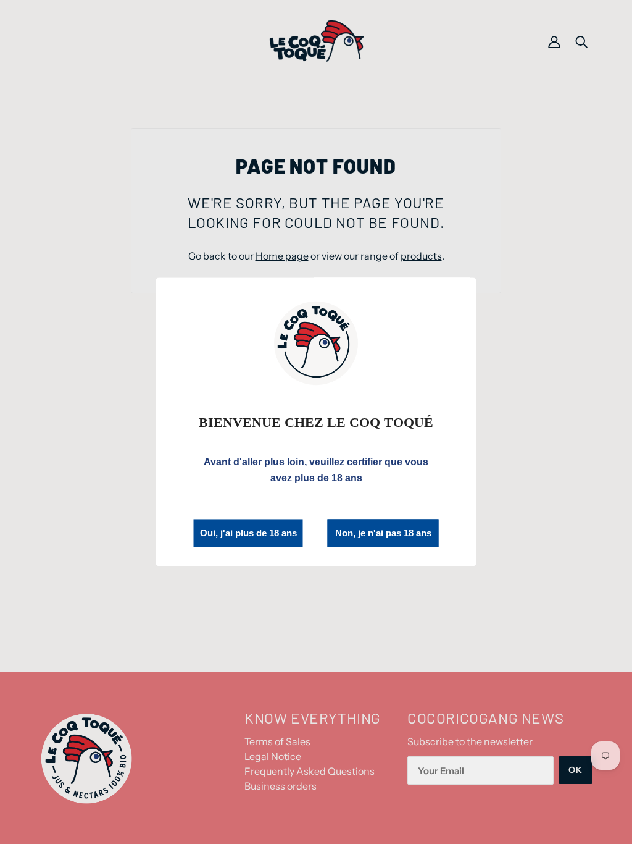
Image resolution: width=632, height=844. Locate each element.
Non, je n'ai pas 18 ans (383, 533)
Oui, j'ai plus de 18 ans (248, 533)
